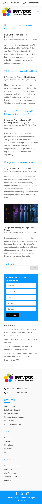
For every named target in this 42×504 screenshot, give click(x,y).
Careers (7, 441)
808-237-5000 (22, 393)
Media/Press (8, 445)
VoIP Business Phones (12, 424)
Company (7, 438)
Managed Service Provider (14, 417)
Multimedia (8, 449)
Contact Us (8, 480)
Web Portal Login (10, 473)
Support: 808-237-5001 (12, 3)
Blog (35, 40)
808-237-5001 (22, 389)
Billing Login (8, 469)
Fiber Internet (9, 421)
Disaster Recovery (11, 413)
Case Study (8, 128)
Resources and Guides (12, 466)
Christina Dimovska (13, 40)
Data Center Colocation (12, 410)
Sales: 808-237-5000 (32, 3)
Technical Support (10, 477)
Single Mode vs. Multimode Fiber (17, 169)
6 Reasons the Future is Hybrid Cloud (19, 77)
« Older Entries (10, 264)
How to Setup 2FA (11, 360)
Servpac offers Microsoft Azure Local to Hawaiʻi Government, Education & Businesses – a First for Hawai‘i (20, 333)
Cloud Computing (10, 406)
